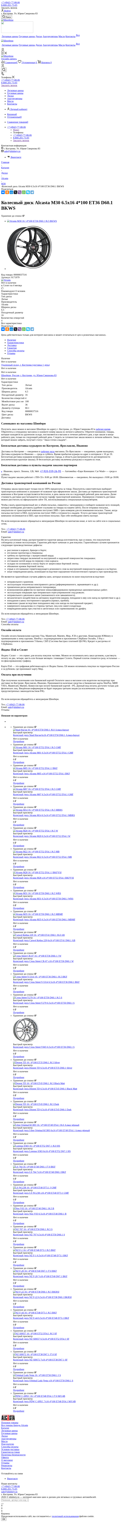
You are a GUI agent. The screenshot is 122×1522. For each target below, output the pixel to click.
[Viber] (19, 192)
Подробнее (18, 741)
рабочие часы (48, 451)
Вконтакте (16, 157)
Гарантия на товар (10, 1452)
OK (3, 1519)
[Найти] (2, 1503)
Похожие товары (9, 1422)
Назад (16, 130)
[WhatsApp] (24, 192)
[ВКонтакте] (3, 192)
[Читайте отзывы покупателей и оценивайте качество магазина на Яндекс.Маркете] (17, 32)
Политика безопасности (13, 1454)
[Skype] (28, 192)
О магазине (7, 1460)
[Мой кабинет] (2, 50)
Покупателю (7, 1444)
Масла (4, 1441)
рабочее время (103, 429)
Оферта (5, 1457)
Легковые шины (9, 1430)
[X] (15, 192)
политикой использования (65, 1516)
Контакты (6, 1468)
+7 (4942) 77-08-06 (10, 2)
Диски (4, 1436)
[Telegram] (32, 192)
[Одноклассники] (7, 192)
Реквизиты (6, 1465)
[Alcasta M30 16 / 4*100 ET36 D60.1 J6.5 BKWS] (32, 221)
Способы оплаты (9, 1446)
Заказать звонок (9, 85)
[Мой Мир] (11, 192)
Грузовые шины (9, 1433)
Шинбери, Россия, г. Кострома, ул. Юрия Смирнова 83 (29, 375)
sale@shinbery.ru (12, 151)
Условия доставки (10, 1449)
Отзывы (5, 1463)
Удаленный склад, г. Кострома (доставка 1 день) (25, 365)
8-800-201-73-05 (9, 5)
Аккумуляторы (8, 1438)
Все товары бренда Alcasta (14, 1425)
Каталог (5, 1428)
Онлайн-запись (9, 58)
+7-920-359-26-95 (50, 471)
